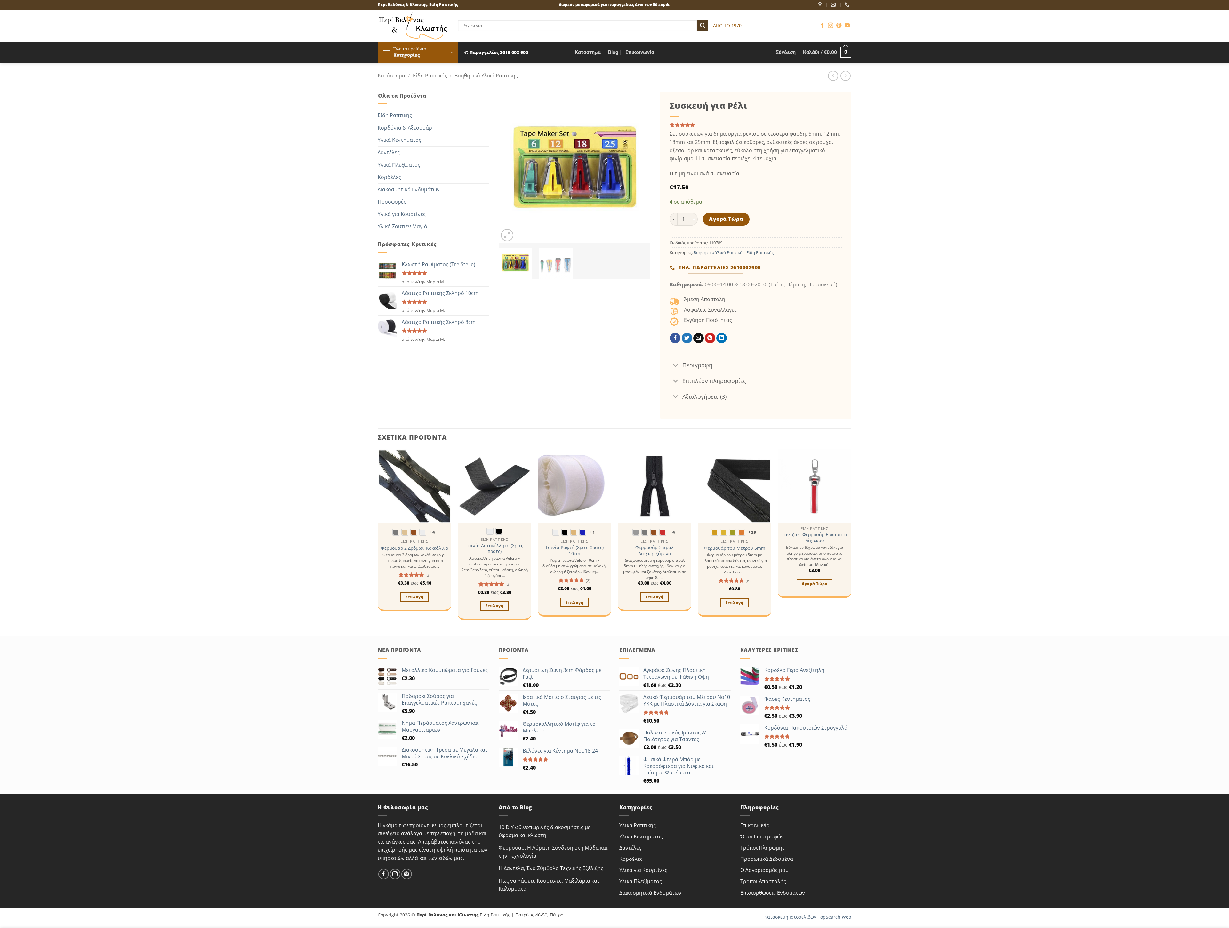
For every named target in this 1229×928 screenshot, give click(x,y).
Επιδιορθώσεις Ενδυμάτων (772, 892)
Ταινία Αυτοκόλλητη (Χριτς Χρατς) (494, 549)
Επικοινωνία (639, 52)
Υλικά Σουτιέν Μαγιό (402, 226)
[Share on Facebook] (675, 338)
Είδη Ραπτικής (430, 75)
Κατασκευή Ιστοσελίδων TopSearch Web (807, 917)
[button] (418, 52)
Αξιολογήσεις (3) (704, 396)
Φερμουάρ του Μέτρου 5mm (734, 548)
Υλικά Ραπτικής (637, 825)
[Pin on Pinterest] (710, 338)
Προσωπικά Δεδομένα (766, 858)
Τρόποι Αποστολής (763, 881)
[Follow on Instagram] (830, 25)
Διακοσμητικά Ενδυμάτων (409, 189)
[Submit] (702, 25)
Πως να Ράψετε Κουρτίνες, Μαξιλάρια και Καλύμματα (549, 884)
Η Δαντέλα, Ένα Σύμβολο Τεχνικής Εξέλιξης (551, 868)
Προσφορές (392, 201)
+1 (592, 532)
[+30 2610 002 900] (848, 4)
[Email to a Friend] (698, 338)
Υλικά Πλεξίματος (399, 164)
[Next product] (833, 76)
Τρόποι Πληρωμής (762, 847)
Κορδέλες (389, 176)
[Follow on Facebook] (822, 25)
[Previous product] (845, 76)
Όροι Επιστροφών (762, 836)
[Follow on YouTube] (847, 25)
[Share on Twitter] (687, 338)
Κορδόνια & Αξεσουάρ (405, 127)
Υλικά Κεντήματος (399, 139)
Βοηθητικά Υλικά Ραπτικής (486, 75)
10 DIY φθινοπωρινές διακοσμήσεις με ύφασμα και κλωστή (544, 831)
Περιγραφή (697, 365)
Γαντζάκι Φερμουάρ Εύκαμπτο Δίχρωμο (814, 538)
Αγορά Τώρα (726, 218)
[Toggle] (676, 366)
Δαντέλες (389, 152)
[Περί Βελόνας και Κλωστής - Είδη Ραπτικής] (413, 26)
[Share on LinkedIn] (721, 338)
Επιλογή (414, 597)
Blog (613, 52)
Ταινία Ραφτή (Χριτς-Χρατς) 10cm (574, 550)
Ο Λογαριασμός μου (764, 870)
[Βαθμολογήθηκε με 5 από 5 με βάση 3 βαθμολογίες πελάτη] (756, 124)
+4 (432, 532)
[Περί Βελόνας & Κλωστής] (820, 4)
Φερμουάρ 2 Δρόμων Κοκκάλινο (414, 548)
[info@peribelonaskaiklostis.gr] (834, 4)
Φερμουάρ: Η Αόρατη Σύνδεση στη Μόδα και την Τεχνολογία (553, 852)
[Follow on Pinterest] (838, 25)
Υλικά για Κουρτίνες (402, 214)
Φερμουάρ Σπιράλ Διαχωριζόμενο (654, 550)
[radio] (396, 532)
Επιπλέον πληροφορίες (714, 381)
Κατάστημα (588, 52)
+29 (752, 532)
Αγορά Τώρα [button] (814, 583)
